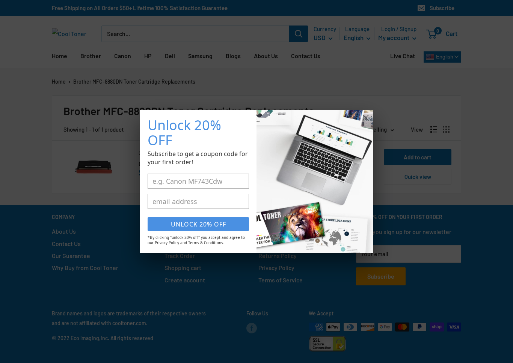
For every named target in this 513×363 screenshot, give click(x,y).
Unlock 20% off (198, 224)
